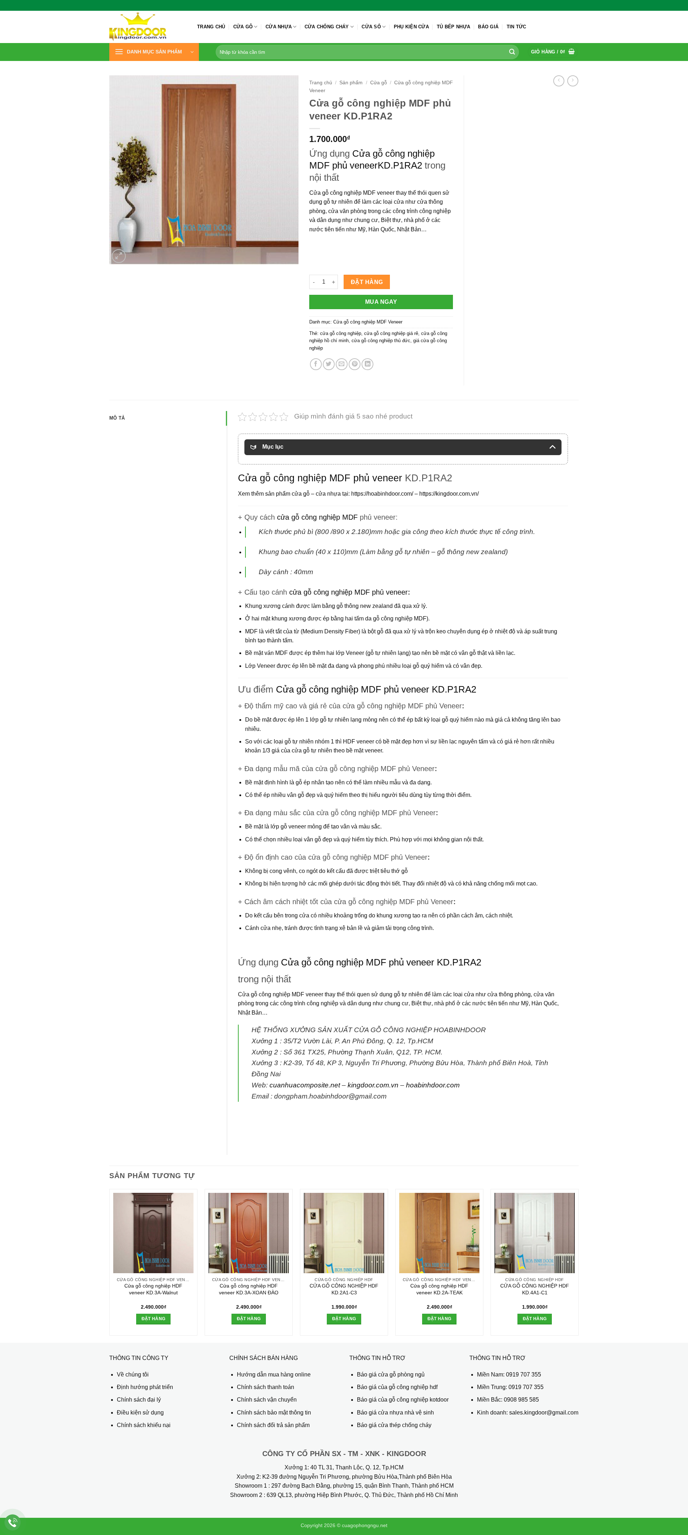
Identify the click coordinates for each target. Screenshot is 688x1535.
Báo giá (488, 26)
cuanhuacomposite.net (304, 1085)
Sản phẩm (351, 82)
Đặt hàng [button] (154, 1319)
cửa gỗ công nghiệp (340, 333)
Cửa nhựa (279, 26)
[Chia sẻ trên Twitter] (329, 364)
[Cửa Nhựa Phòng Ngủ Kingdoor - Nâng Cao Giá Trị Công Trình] (147, 27)
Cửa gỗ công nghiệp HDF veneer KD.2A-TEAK (439, 1289)
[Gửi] (512, 52)
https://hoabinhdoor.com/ (382, 494)
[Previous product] (572, 80)
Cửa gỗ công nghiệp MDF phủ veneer (320, 477)
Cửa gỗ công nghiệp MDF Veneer (367, 322)
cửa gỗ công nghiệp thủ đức (381, 340)
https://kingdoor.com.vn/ (449, 494)
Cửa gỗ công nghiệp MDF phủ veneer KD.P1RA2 (374, 689)
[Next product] (558, 80)
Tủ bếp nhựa (453, 26)
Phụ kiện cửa (411, 26)
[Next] (578, 1265)
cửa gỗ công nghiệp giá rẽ (391, 333)
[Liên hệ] (13, 1523)
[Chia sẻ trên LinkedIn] (367, 364)
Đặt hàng (367, 282)
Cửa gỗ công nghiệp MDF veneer (352, 193)
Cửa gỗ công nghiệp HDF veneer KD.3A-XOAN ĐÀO (248, 1289)
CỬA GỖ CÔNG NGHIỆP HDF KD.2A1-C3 (344, 1289)
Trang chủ (211, 26)
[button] (154, 52)
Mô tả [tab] (117, 418)
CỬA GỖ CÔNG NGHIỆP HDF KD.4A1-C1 (534, 1289)
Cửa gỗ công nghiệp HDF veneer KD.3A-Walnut (153, 1289)
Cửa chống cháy (327, 26)
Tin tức (516, 26)
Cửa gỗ (243, 26)
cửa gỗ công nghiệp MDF (317, 517)
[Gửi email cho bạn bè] (342, 364)
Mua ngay (381, 302)
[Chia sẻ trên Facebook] (316, 364)
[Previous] (109, 1265)
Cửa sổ (371, 26)
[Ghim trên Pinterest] (354, 364)
